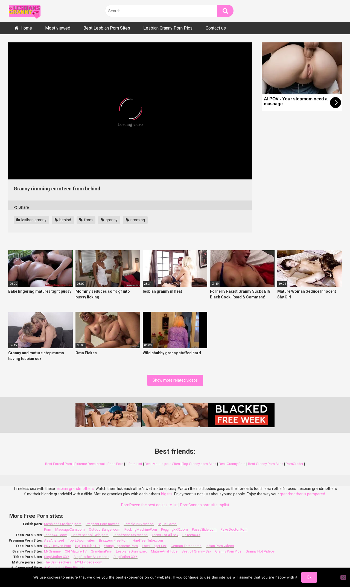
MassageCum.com (70, 529)
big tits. (167, 494)
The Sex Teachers (57, 562)
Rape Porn (115, 464)
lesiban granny (33, 220)
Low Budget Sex (154, 546)
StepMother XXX (56, 557)
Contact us (216, 28)
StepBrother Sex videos (91, 557)
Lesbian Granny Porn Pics (167, 28)
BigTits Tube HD (87, 546)
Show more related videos (175, 380)
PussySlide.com (204, 529)
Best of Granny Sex (196, 551)
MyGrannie (52, 551)
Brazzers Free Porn (114, 540)
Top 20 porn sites (81, 540)
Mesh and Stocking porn (62, 524)
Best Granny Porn (232, 464)
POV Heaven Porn (57, 546)
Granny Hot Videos (260, 551)
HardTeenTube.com (148, 540)
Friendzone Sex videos (130, 535)
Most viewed (57, 28)
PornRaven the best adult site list (149, 505)
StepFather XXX (125, 557)
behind (65, 220)
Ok (309, 577)
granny (111, 220)
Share (23, 207)
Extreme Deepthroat (89, 464)
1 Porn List (134, 464)
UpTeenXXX (191, 535)
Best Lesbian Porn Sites (106, 28)
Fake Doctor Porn (234, 529)
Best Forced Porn (58, 464)
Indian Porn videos (220, 546)
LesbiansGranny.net (131, 551)
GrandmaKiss (101, 551)
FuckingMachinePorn (140, 529)
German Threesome (186, 546)
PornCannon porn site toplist (204, 505)
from (88, 220)
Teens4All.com (55, 535)
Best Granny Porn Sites (265, 464)
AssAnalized (54, 540)
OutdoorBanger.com (104, 529)
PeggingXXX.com (174, 529)
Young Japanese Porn (121, 546)
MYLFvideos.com (88, 562)
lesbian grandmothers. (75, 488)
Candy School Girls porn (90, 535)
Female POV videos (139, 524)
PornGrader (294, 464)
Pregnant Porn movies (102, 524)
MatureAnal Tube (164, 551)
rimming (137, 220)
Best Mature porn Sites (162, 464)
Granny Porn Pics (228, 551)
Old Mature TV (76, 551)
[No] (343, 577)
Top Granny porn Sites (199, 464)
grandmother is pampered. (303, 494)
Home (26, 28)
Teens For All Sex (165, 535)
